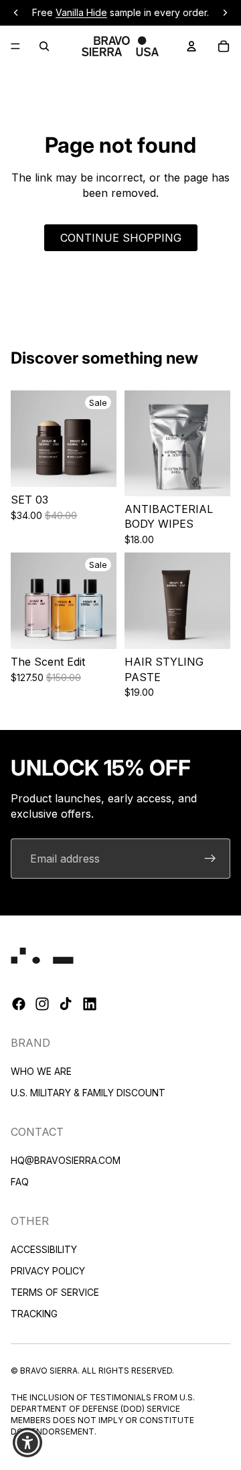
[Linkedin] (90, 1005)
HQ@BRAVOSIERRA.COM (65, 1160)
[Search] (44, 46)
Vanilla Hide (81, 12)
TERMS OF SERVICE (55, 1292)
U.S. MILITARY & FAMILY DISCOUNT (88, 1092)
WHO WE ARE (41, 1071)
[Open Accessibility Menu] (28, 1443)
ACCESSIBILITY (44, 1249)
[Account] (191, 46)
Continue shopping (120, 237)
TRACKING (34, 1313)
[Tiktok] (66, 1005)
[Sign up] (210, 858)
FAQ (20, 1181)
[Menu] (15, 46)
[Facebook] (19, 1005)
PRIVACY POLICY (48, 1270)
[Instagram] (42, 1005)
